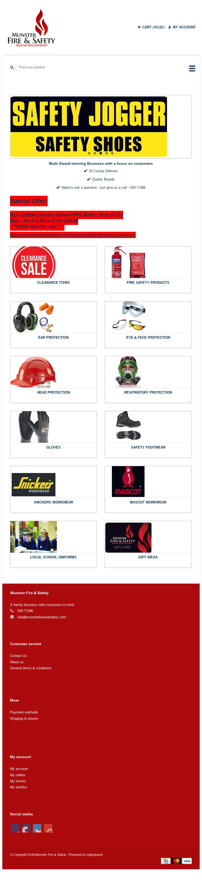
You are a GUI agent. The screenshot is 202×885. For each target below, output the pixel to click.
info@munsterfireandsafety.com (41, 617)
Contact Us (18, 656)
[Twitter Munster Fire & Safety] (26, 828)
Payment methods (24, 712)
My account (184, 27)
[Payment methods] (166, 862)
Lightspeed (95, 855)
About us (17, 662)
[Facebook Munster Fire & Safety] (15, 828)
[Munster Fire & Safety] (50, 27)
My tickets (18, 781)
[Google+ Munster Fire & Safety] (37, 828)
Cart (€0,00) (153, 27)
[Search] (12, 67)
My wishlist (18, 787)
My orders (17, 775)
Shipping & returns (24, 719)
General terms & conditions (31, 668)
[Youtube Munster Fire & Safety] (48, 828)
